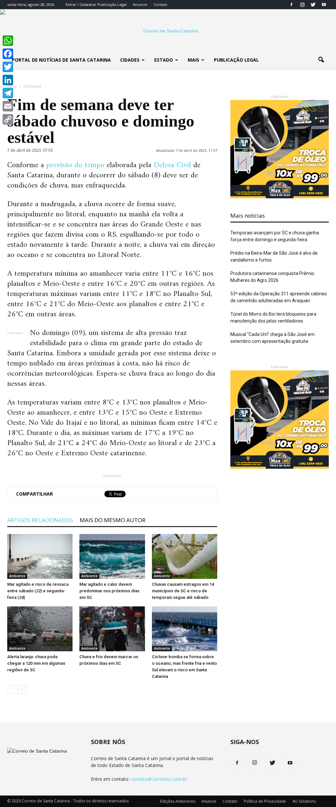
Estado (163, 60)
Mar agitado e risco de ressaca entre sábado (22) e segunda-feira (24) (38, 591)
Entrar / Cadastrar (81, 4)
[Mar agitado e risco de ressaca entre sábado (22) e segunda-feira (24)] (40, 556)
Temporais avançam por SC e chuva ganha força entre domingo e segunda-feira (274, 236)
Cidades (129, 60)
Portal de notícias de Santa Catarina (61, 60)
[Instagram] (302, 4)
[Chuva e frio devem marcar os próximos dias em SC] (112, 628)
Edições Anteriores (177, 801)
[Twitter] (313, 4)
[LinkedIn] (7, 80)
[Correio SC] (168, 31)
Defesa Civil (172, 165)
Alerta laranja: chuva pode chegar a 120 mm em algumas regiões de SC (36, 663)
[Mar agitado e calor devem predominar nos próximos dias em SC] (112, 556)
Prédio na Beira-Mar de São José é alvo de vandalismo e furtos (274, 256)
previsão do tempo (74, 165)
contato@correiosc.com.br (159, 779)
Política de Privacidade (265, 801)
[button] (321, 60)
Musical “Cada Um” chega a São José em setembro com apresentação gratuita (272, 338)
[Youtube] (324, 4)
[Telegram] (7, 93)
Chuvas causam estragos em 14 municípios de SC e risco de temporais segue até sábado (183, 591)
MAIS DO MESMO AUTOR (112, 520)
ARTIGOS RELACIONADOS (40, 520)
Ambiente (17, 576)
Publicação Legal (111, 4)
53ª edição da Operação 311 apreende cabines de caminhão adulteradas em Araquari (278, 297)
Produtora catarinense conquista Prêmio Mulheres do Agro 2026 (272, 277)
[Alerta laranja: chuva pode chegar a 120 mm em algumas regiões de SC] (40, 628)
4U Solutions (304, 801)
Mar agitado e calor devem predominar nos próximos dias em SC (109, 591)
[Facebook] (291, 4)
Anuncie (140, 4)
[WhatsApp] (7, 40)
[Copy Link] (7, 119)
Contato (160, 4)
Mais (193, 60)
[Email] (7, 106)
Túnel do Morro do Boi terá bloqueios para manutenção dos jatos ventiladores (273, 317)
